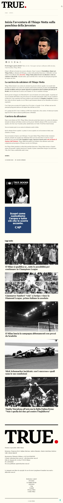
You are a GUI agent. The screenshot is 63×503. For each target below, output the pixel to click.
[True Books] (17, 202)
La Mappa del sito (31, 482)
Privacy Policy (31, 490)
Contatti (31, 488)
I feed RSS (31, 484)
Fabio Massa (20, 447)
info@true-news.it (10, 472)
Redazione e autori (31, 479)
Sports (11, 12)
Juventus (22, 74)
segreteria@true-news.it (22, 463)
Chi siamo (31, 481)
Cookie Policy (31, 491)
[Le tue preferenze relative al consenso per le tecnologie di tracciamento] (60, 500)
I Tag (31, 486)
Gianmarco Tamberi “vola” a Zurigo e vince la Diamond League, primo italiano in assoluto (27, 297)
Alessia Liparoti (12, 453)
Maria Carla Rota (46, 451)
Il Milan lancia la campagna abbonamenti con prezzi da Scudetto (30, 334)
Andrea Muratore (35, 451)
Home (6, 12)
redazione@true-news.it (16, 458)
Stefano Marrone (25, 451)
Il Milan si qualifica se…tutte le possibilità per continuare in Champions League (27, 268)
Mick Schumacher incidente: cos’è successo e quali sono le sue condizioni (30, 372)
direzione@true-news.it (31, 458)
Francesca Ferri (15, 451)
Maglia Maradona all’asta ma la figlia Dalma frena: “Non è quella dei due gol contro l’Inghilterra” (29, 410)
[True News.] (14, 5)
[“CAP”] (18, 220)
